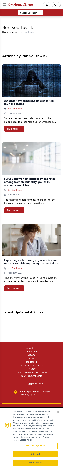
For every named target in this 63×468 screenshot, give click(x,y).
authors (14, 32)
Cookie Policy (26, 440)
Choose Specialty (28, 12)
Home (5, 32)
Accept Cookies (35, 462)
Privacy (31, 368)
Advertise (31, 351)
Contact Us (31, 358)
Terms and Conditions (31, 365)
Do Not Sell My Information (31, 372)
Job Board (31, 362)
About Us (31, 348)
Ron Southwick (14, 108)
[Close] (58, 412)
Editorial (31, 355)
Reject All (35, 454)
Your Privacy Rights (31, 375)
